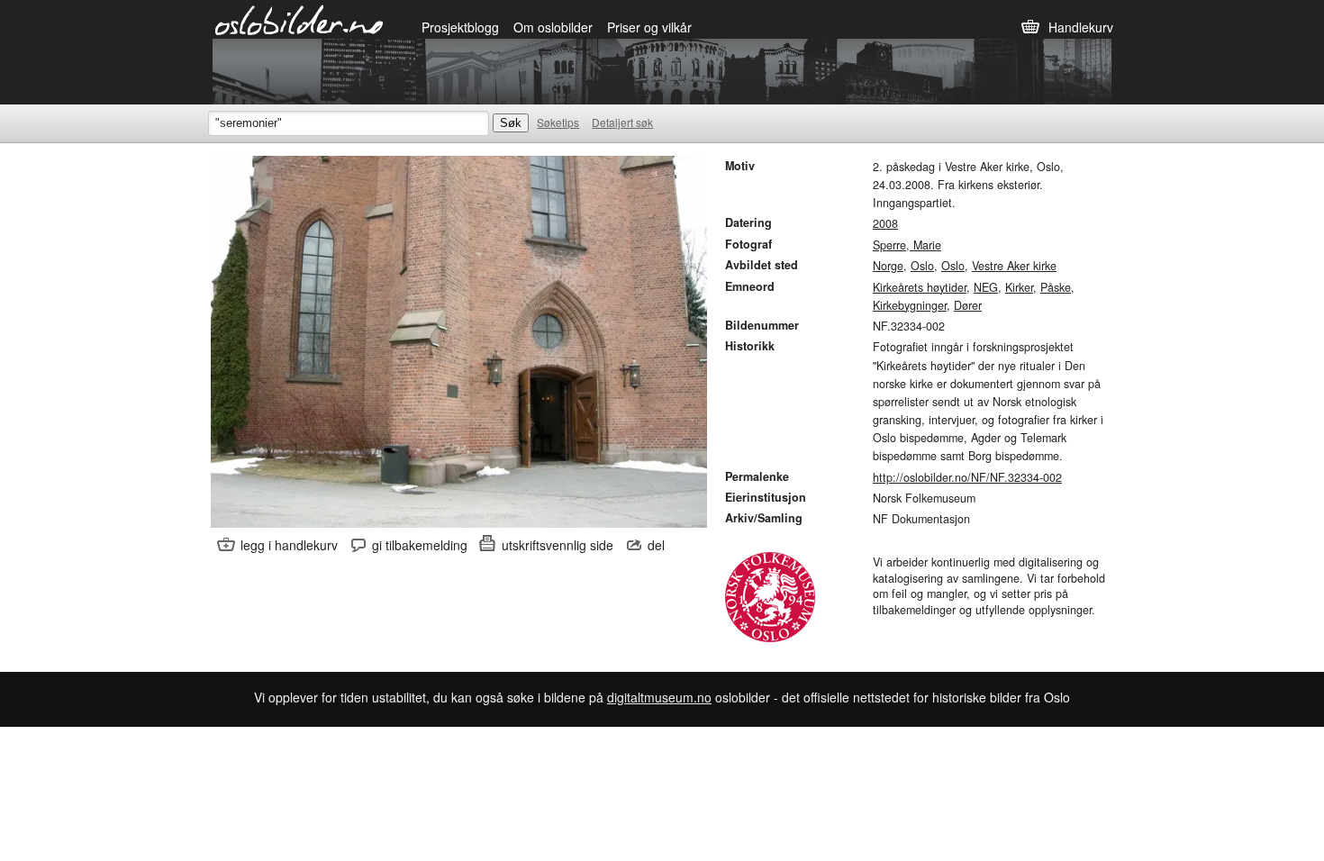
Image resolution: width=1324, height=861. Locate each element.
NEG (986, 287)
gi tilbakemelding (419, 545)
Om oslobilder (553, 27)
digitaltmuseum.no (659, 697)
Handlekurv (1080, 27)
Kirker (1019, 287)
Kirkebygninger (910, 305)
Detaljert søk (622, 122)
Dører (968, 305)
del (656, 545)
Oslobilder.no (299, 19)
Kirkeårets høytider (919, 287)
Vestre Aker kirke (1014, 266)
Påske (1055, 287)
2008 (885, 223)
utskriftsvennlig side (557, 545)
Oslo (922, 266)
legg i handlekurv (289, 545)
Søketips (558, 122)
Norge (888, 266)
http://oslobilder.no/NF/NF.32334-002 (967, 477)
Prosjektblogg (460, 27)
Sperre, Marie (907, 245)
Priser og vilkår (649, 27)
